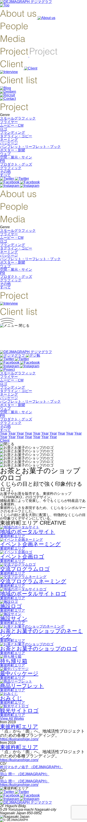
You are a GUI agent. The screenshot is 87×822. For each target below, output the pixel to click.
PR (2, 161)
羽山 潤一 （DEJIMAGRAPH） (24, 774)
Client (4, 440)
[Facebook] (20, 182)
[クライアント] (18, 68)
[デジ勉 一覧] (20, 355)
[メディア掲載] (12, 43)
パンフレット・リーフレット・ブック (30, 147)
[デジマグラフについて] (27, 18)
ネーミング (9, 139)
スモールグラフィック (18, 118)
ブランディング (12, 132)
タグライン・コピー (16, 136)
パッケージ (9, 143)
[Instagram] (19, 186)
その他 (5, 171)
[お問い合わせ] (8, 99)
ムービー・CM (11, 125)
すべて (5, 175)
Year (3, 433)
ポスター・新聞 (12, 150)
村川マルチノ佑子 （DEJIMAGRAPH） (31, 767)
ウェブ (5, 154)
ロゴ (3, 129)
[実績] (29, 56)
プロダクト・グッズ (16, 164)
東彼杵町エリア (19, 726)
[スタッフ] (14, 30)
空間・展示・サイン (16, 157)
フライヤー (9, 122)
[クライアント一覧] (18, 84)
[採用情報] (7, 95)
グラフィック (10, 168)
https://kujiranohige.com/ (19, 739)
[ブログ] (5, 88)
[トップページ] (4, 5)
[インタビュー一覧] (9, 72)
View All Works (12, 718)
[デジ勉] (8, 91)
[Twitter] (14, 178)
